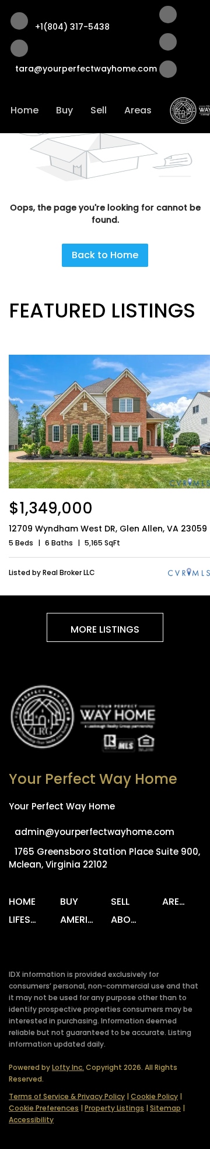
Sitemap (165, 1108)
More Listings (105, 629)
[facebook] (168, 16)
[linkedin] (168, 44)
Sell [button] (98, 110)
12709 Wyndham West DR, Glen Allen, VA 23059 (108, 528)
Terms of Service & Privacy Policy (67, 1096)
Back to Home (105, 255)
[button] (25, 905)
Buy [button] (64, 110)
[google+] (168, 71)
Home (24, 110)
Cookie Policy (154, 1096)
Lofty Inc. (68, 1067)
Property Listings (114, 1108)
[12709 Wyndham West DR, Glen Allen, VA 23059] (109, 486)
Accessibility (31, 1120)
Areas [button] (138, 110)
